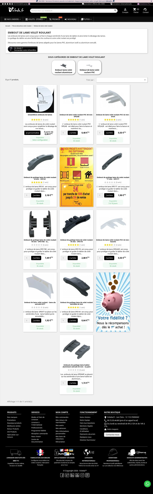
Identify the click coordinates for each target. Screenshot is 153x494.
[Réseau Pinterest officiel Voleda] (87, 475)
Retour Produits (13, 429)
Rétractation (60, 442)
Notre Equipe (85, 420)
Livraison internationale (121, 4)
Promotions (11, 420)
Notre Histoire (85, 417)
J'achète (73, 133)
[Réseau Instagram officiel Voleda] (82, 475)
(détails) (109, 1)
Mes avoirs (60, 425)
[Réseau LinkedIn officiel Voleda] (72, 475)
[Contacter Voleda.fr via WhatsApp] (147, 484)
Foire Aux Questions (87, 423)
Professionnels (36, 428)
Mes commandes (62, 417)
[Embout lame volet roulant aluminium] (63, 64)
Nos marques (12, 417)
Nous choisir (36, 436)
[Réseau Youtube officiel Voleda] (77, 475)
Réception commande (39, 433)
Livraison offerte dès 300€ (93, 4)
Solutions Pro (143, 4)
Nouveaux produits (14, 423)
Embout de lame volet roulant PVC (89, 71)
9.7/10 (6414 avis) (15, 4)
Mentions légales (86, 426)
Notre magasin (111, 429)
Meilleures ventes (13, 426)
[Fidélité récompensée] (113, 302)
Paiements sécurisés (87, 434)
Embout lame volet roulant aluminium (63, 71)
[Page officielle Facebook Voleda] (62, 475)
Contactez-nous (112, 434)
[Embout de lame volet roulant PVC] (89, 64)
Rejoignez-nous (86, 437)
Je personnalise (32, 133)
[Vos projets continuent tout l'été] (76, 177)
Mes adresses (61, 428)
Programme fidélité (38, 431)
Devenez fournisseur (87, 440)
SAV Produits (12, 432)
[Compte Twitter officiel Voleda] (67, 475)
